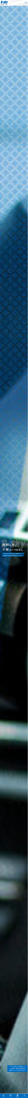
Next (26, 549)
